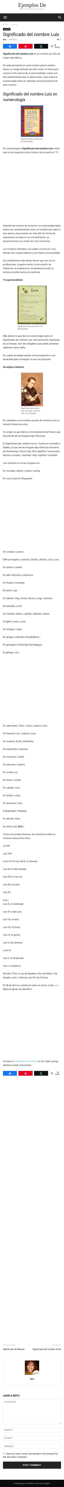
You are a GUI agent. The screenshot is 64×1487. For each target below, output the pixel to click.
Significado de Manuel (13, 1349)
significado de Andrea (25, 1061)
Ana (4, 39)
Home (5, 24)
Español (14, 24)
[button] (5, 17)
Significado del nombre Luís (31, 34)
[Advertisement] (32, 190)
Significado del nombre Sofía (47, 1349)
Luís (56, 985)
